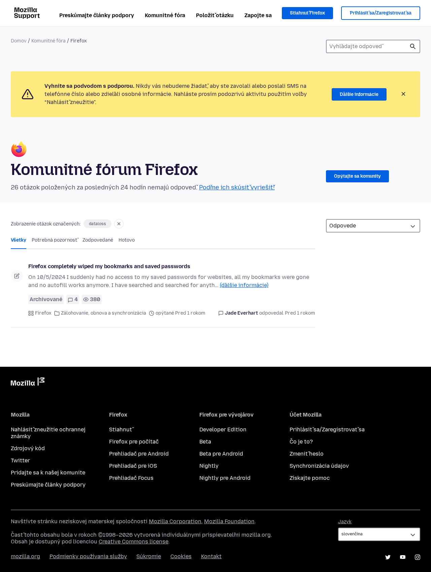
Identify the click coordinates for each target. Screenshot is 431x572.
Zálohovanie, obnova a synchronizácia (103, 313)
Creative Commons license (133, 541)
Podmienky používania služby (88, 556)
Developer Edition (222, 429)
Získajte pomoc (310, 478)
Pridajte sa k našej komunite (48, 472)
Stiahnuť (120, 429)
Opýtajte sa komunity (357, 176)
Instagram (417, 557)
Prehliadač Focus (131, 478)
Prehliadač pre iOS (133, 466)
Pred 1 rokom (300, 313)
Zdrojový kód (28, 448)
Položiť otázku (215, 15)
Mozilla (27, 383)
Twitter (20, 460)
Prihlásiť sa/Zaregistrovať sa (380, 13)
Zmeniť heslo (307, 454)
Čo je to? (301, 441)
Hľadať (412, 46)
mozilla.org (25, 556)
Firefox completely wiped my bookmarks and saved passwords (109, 266)
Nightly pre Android (225, 478)
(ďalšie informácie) (244, 285)
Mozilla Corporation (175, 521)
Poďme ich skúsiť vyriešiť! (237, 187)
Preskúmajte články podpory (96, 15)
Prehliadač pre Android (139, 454)
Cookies (181, 556)
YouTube (402, 557)
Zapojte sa (258, 15)
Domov (19, 41)
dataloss (97, 223)
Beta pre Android (221, 454)
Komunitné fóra (165, 15)
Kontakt (211, 556)
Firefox (43, 313)
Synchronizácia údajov (319, 466)
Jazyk (345, 522)
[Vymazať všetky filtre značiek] (119, 223)
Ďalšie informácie (359, 94)
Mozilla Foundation (229, 521)
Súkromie (148, 556)
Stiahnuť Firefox (307, 13)
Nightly (209, 466)
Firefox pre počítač (134, 441)
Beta (205, 441)
